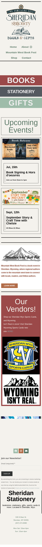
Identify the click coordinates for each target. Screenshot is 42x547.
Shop (14, 57)
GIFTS (21, 103)
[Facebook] (15, 451)
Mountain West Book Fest (21, 52)
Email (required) (8, 463)
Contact (26, 57)
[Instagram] (21, 451)
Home (13, 47)
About (25, 47)
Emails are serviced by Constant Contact (27, 488)
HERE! (10, 331)
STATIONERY (21, 91)
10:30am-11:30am (13, 228)
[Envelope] (26, 451)
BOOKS (21, 80)
